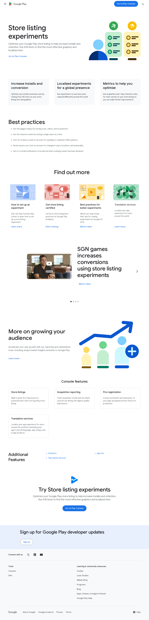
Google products (46, 612)
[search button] (143, 5)
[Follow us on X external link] (28, 554)
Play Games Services (57, 458)
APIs (10, 575)
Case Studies (82, 575)
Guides (80, 571)
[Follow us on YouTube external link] (41, 554)
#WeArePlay (82, 580)
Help (139, 612)
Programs (81, 585)
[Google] (12, 612)
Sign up (26, 542)
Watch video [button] (85, 284)
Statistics (52, 453)
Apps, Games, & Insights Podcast (91, 594)
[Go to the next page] (137, 271)
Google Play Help (84, 598)
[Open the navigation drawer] (5, 3)
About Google (29, 612)
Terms (68, 612)
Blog (79, 589)
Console (12, 571)
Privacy (59, 612)
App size (100, 453)
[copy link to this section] (47, 122)
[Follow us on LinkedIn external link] (35, 554)
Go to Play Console (18, 56)
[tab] (71, 301)
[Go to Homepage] (18, 4)
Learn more (14, 358)
